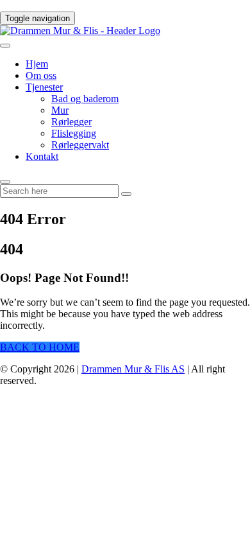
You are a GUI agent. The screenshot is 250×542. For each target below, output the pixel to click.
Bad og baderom (85, 98)
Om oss (41, 75)
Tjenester (44, 87)
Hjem (37, 63)
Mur (60, 110)
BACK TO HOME (39, 347)
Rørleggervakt (80, 144)
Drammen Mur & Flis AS (133, 368)
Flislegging (73, 133)
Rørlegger (71, 121)
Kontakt (42, 156)
